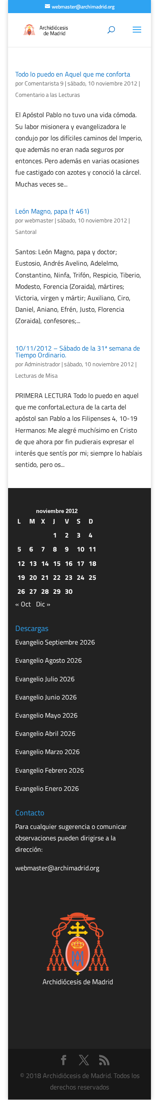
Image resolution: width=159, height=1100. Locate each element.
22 (57, 577)
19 (21, 577)
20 (33, 577)
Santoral (25, 231)
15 (57, 563)
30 (69, 591)
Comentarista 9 (44, 83)
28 (45, 591)
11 (92, 549)
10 (80, 549)
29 (57, 591)
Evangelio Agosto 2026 (48, 660)
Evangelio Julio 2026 (45, 679)
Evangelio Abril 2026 (45, 733)
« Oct (23, 604)
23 (69, 577)
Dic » (43, 604)
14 (45, 563)
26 (21, 591)
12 (21, 563)
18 (92, 563)
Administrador (42, 363)
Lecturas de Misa (36, 375)
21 (45, 577)
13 (33, 563)
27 (33, 591)
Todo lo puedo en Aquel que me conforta (72, 74)
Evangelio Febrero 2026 (49, 770)
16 (69, 563)
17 (80, 563)
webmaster (39, 220)
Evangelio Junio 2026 (46, 697)
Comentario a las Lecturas (47, 94)
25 (92, 577)
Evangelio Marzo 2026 (47, 751)
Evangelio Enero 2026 (47, 788)
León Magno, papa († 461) (52, 211)
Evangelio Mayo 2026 (46, 715)
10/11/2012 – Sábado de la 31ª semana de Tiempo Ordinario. (77, 351)
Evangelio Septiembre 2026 (55, 642)
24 (80, 577)
